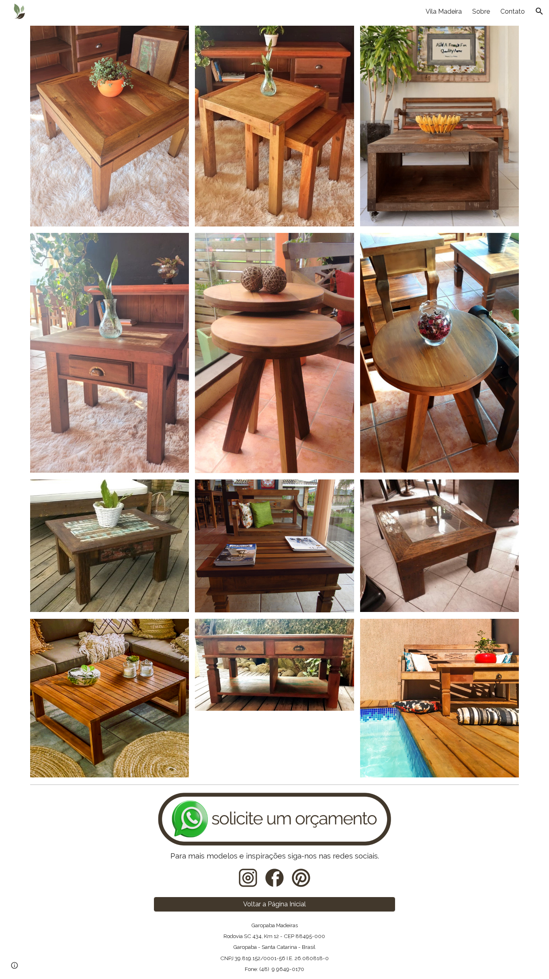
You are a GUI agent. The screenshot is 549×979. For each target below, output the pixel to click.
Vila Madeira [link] (444, 11)
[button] (539, 11)
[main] (274, 855)
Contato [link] (512, 11)
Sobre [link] (481, 11)
